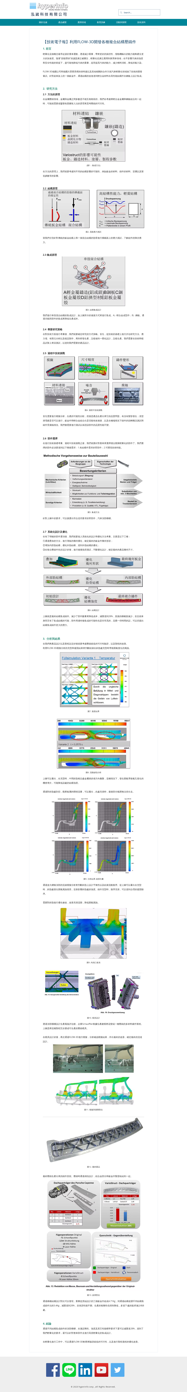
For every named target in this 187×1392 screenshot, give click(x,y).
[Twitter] (117, 1370)
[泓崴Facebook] (53, 1370)
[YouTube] (101, 1370)
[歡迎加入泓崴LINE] (69, 1370)
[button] (46, 22)
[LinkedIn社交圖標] (85, 1370)
